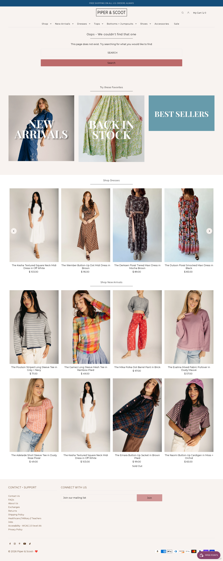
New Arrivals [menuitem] (62, 23)
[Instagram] (15, 544)
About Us (13, 503)
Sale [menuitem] (176, 23)
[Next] (209, 231)
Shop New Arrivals (111, 282)
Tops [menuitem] (97, 23)
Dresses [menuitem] (82, 23)
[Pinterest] (19, 544)
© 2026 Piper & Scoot (20, 551)
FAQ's (11, 500)
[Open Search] (182, 12)
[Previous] (14, 231)
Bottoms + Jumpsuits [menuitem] (120, 23)
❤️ (36, 551)
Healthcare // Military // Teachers (24, 518)
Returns (12, 511)
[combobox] (111, 53)
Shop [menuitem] (45, 23)
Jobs (10, 522)
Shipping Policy (16, 514)
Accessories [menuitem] (162, 23)
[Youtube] (24, 544)
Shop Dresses (111, 180)
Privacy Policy (15, 529)
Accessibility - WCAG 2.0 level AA (24, 526)
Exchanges (14, 507)
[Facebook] (10, 544)
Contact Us (14, 496)
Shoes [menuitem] (144, 23)
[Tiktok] (30, 544)
